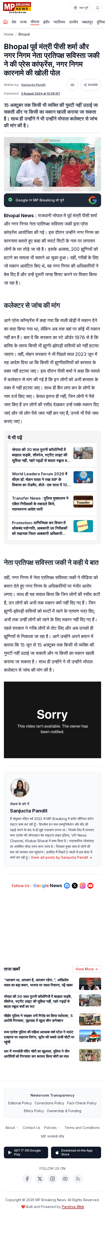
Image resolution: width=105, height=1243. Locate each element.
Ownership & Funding (64, 1111)
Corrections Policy (49, 1103)
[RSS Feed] (78, 1179)
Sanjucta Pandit (33, 85)
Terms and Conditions (82, 1128)
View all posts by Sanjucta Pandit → (61, 857)
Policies (50, 1128)
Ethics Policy (34, 1111)
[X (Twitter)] (40, 1179)
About (10, 1128)
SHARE (93, 85)
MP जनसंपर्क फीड (52, 1136)
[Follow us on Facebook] (67, 886)
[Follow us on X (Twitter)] (75, 886)
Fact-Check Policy (82, 1103)
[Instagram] (52, 1179)
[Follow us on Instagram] (82, 886)
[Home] (5, 21)
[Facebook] (27, 1179)
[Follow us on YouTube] (90, 886)
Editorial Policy (20, 1103)
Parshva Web (73, 1207)
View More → (86, 969)
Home (8, 34)
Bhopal (24, 34)
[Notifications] (97, 7)
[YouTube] (65, 1179)
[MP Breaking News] (17, 8)
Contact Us (31, 1128)
